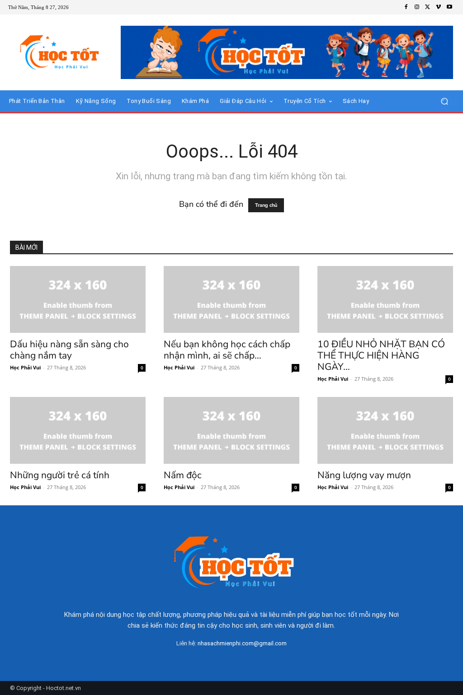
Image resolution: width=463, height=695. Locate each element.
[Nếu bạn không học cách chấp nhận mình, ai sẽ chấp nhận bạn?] (231, 299)
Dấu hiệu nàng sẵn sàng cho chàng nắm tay (69, 350)
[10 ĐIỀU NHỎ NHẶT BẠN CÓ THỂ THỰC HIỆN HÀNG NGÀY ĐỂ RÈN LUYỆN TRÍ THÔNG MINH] (385, 299)
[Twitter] (427, 7)
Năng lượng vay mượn (364, 475)
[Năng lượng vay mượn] (385, 430)
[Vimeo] (438, 7)
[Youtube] (449, 7)
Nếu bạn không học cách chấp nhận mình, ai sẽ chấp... (227, 350)
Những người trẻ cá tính (59, 475)
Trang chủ (266, 205)
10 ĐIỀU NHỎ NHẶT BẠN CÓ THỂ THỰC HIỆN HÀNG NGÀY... (381, 355)
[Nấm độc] (231, 430)
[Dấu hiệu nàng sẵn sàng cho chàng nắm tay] (78, 299)
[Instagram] (416, 7)
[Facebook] (406, 7)
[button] (444, 101)
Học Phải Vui (25, 367)
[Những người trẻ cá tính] (78, 430)
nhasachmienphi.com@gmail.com (242, 643)
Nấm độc (183, 475)
